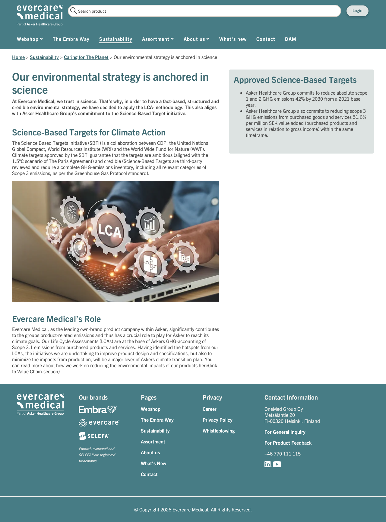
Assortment (153, 441)
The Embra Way (157, 420)
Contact (149, 474)
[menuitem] (30, 40)
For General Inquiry (284, 432)
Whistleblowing (219, 430)
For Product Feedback (288, 442)
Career (210, 409)
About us (150, 452)
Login (357, 10)
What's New (153, 463)
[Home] (40, 15)
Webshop (150, 409)
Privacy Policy (218, 420)
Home (18, 57)
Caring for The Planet (86, 57)
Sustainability (44, 57)
